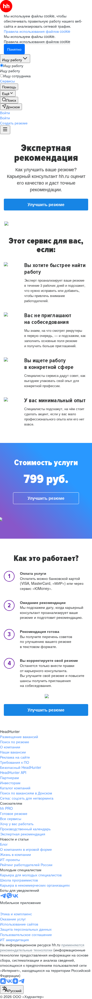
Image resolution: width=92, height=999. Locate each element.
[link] (9, 100)
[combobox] (12, 989)
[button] (5, 112)
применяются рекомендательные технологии (42, 947)
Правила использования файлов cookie (37, 41)
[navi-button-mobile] (5, 129)
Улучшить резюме (46, 204)
